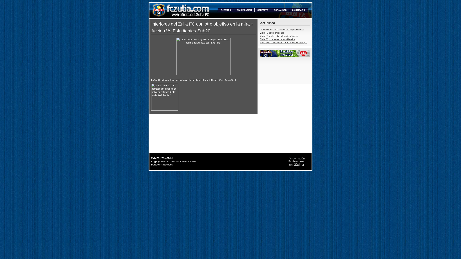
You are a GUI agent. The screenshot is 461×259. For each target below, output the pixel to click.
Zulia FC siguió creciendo (272, 33)
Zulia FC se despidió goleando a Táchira (279, 36)
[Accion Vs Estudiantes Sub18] (164, 110)
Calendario (298, 10)
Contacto (262, 10)
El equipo (226, 10)
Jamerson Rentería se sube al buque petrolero (282, 29)
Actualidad (280, 10)
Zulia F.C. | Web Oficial (180, 10)
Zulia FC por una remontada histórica (277, 39)
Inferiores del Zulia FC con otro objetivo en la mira (200, 23)
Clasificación (244, 10)
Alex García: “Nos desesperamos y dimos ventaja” (283, 42)
